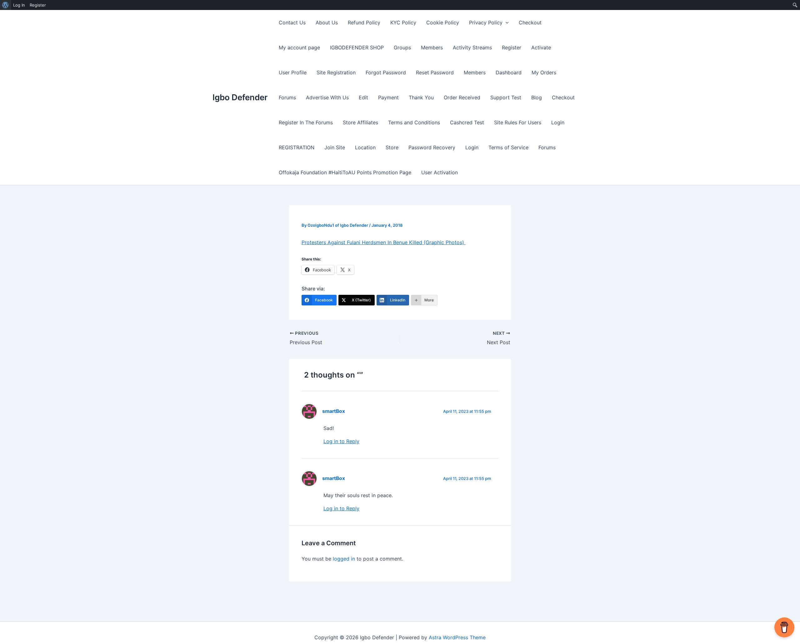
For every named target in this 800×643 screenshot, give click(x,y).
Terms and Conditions (414, 122)
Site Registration (336, 72)
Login (557, 122)
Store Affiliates (360, 122)
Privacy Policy (485, 22)
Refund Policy (364, 22)
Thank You (421, 97)
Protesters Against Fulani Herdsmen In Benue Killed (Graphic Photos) (384, 242)
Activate (541, 47)
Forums (287, 97)
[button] (505, 22)
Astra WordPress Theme (457, 637)
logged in (344, 559)
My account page (299, 47)
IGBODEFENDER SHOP (357, 47)
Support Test (505, 97)
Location (365, 147)
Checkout (530, 22)
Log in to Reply (341, 441)
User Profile (293, 72)
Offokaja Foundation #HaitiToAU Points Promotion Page (345, 172)
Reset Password (435, 72)
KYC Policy (403, 22)
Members (432, 47)
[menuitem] (5, 5)
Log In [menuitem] (19, 4)
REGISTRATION (296, 147)
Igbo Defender (240, 97)
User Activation (439, 172)
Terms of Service (508, 147)
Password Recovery (431, 147)
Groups (402, 47)
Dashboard (509, 72)
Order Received (462, 97)
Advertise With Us (327, 97)
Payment (388, 97)
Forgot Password (386, 72)
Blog (536, 97)
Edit (363, 97)
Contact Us (292, 22)
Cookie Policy (442, 22)
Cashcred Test (467, 122)
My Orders (544, 72)
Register (511, 47)
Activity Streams (472, 47)
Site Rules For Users (517, 122)
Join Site (334, 147)
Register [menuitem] (38, 4)
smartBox (333, 411)
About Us (327, 22)
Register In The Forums (306, 122)
